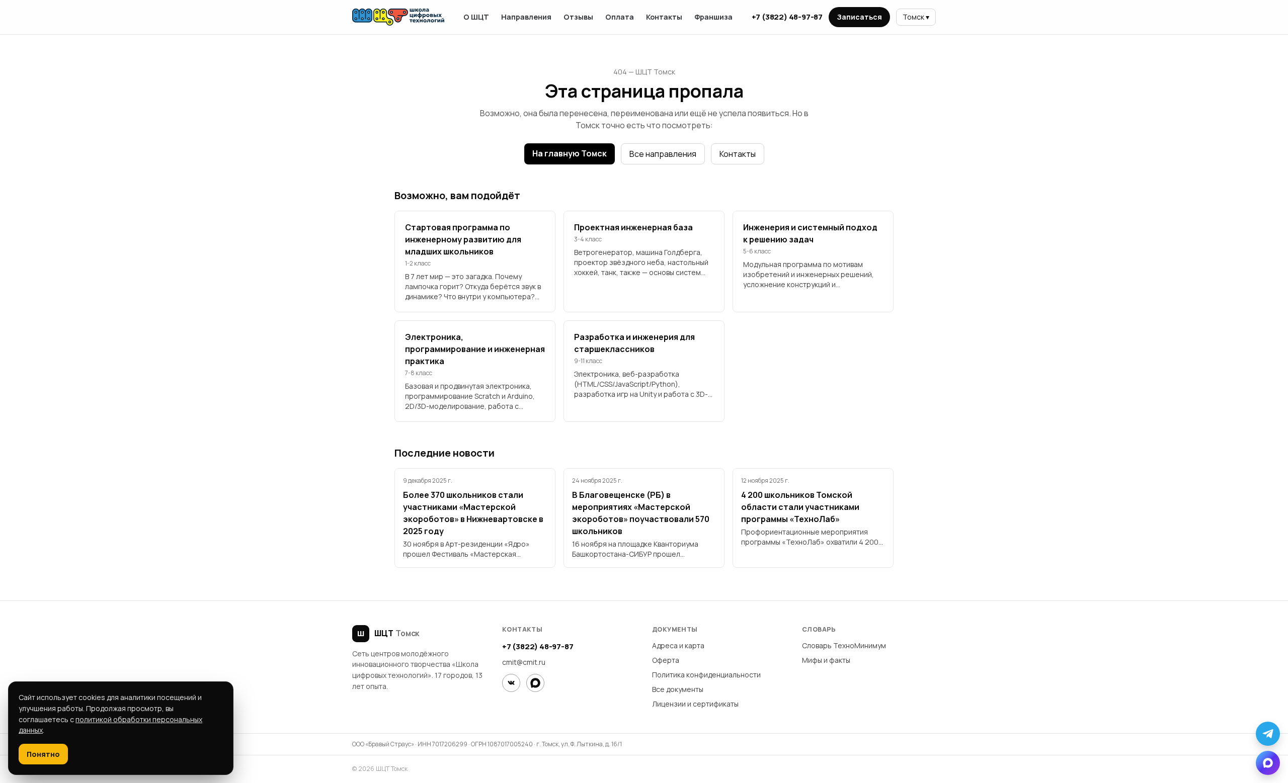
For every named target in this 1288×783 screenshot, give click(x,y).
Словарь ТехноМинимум (844, 645)
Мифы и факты (826, 660)
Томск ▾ (916, 17)
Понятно (43, 754)
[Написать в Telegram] (1268, 734)
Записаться (859, 17)
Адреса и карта (678, 645)
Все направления (662, 153)
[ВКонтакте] (511, 683)
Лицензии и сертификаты (695, 704)
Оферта (665, 660)
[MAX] (535, 683)
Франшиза (713, 17)
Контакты (664, 17)
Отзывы (578, 17)
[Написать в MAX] (1268, 763)
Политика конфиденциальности (706, 674)
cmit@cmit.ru (523, 662)
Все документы (677, 689)
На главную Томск (569, 153)
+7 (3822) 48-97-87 (787, 17)
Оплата (619, 17)
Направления (526, 17)
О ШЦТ (476, 17)
